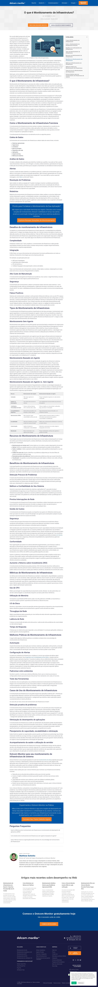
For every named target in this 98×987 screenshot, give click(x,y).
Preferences (80, 982)
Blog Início (34, 3)
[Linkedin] (78, 960)
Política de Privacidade (47, 982)
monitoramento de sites (45, 760)
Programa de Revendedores (58, 962)
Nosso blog (54, 966)
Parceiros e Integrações (41, 954)
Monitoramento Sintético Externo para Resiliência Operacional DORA (48, 885)
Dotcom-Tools (74, 971)
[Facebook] (73, 960)
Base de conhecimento (57, 964)
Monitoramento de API (22, 954)
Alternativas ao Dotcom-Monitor (59, 956)
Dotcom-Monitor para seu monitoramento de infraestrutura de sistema (75, 76)
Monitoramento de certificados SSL (24, 958)
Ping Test (19, 967)
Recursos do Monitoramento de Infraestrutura (74, 56)
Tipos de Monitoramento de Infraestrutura (73, 52)
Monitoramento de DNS (22, 956)
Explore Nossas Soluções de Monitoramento (36, 220)
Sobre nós (54, 950)
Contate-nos (55, 954)
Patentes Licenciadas (66, 982)
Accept (74, 982)
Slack (21, 177)
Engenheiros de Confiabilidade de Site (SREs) (37, 657)
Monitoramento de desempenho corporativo (43, 958)
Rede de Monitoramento (41, 956)
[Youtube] (80, 960)
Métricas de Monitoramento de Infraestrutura (74, 63)
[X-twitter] (75, 960)
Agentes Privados (40, 952)
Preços (53, 952)
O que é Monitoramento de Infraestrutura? (73, 41)
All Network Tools (21, 969)
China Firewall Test (21, 965)
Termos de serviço (57, 982)
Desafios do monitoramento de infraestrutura (74, 48)
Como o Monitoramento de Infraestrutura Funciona (73, 44)
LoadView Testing (74, 969)
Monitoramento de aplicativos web (24, 952)
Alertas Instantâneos (40, 950)
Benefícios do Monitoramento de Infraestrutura (74, 60)
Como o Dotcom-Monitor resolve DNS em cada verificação (68, 885)
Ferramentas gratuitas (53, 3)
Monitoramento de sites (22, 950)
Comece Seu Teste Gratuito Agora (36, 819)
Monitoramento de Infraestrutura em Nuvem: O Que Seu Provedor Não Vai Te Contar (8, 886)
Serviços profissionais (57, 960)
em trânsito (59, 535)
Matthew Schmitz (27, 856)
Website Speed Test (21, 963)
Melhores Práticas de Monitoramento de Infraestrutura (74, 67)
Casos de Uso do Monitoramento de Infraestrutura (74, 71)
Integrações (54, 958)
